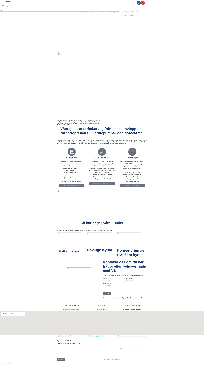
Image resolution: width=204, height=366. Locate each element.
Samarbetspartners (128, 12)
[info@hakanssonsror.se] (3, 7)
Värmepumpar (132, 158)
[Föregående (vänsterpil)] (1, 365)
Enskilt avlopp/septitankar (85, 12)
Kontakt (131, 15)
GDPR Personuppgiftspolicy (96, 336)
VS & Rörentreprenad (102, 158)
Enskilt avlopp (71, 158)
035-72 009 (8, 2)
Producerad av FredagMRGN (111, 359)
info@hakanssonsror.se (12, 6)
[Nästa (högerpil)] (4, 365)
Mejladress (128, 278)
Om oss (123, 15)
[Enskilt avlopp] (72, 152)
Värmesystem (101, 12)
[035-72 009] (3, 3)
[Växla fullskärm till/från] (4, 363)
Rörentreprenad (114, 12)
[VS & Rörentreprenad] (102, 152)
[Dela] (7, 363)
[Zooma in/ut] (1, 363)
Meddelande (107, 283)
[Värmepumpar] (132, 152)
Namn (105, 278)
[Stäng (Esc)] (10, 363)
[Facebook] (139, 3)
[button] (137, 11)
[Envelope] (143, 3)
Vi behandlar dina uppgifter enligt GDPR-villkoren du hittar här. (123, 298)
